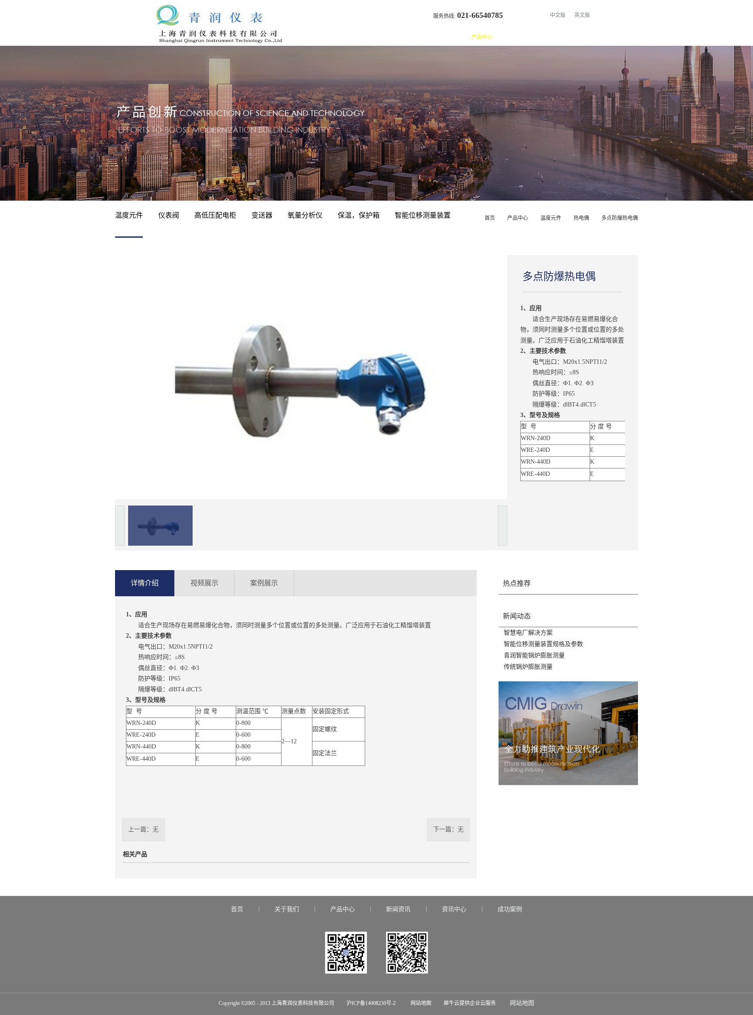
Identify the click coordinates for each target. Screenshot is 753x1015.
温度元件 (550, 218)
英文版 (582, 15)
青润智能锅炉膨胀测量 (534, 655)
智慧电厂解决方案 (528, 632)
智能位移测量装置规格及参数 (543, 644)
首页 (420, 37)
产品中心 (517, 218)
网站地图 (419, 1003)
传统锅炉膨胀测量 (528, 666)
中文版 (558, 15)
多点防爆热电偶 (619, 218)
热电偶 (581, 218)
